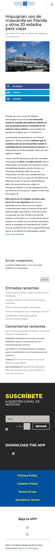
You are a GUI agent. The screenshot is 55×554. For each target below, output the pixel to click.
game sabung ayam (15, 331)
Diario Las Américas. (15, 234)
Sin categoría (40, 33)
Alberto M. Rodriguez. (28, 548)
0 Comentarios (12, 36)
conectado (32, 265)
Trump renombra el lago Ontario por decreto (27, 311)
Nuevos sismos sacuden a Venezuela (22, 307)
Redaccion (14, 33)
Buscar (45, 279)
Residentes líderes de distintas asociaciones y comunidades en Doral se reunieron (25, 370)
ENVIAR (41, 426)
